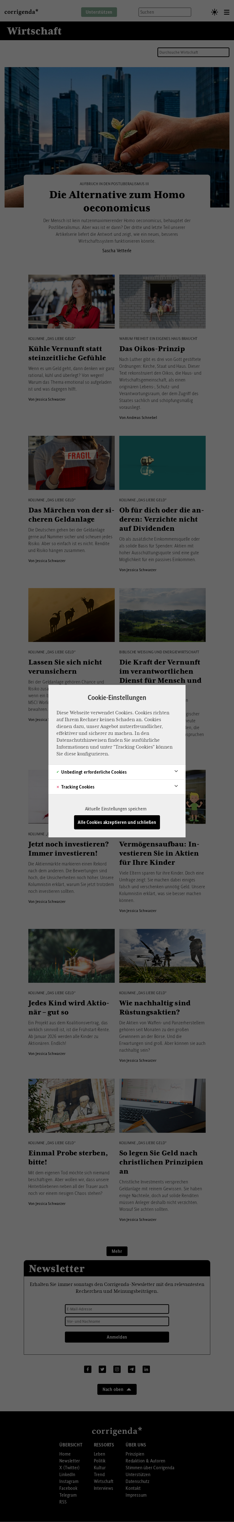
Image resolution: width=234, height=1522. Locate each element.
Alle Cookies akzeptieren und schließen (117, 822)
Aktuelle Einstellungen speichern (116, 809)
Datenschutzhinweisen (81, 740)
